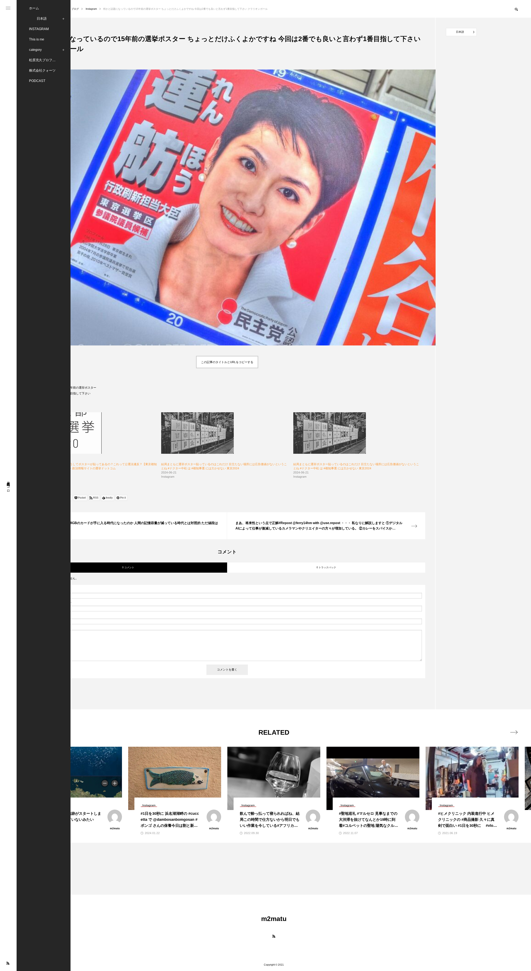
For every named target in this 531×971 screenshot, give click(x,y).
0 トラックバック (326, 567)
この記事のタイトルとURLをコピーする (227, 362)
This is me (36, 39)
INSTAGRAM (39, 29)
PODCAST (37, 81)
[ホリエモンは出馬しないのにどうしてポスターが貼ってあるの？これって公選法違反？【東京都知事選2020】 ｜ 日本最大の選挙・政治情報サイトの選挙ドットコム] (93, 433)
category (35, 49)
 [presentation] (514, 732)
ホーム (34, 8)
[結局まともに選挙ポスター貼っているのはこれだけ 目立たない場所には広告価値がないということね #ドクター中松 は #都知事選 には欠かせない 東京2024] (225, 433)
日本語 (42, 18)
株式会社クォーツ (42, 70)
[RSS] (8, 963)
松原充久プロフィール (45, 60)
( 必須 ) (50, 589)
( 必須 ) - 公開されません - (52, 602)
